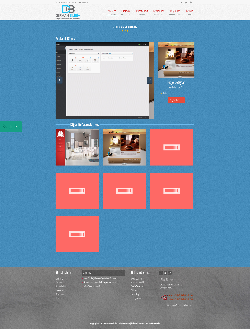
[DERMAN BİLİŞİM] (68, 12)
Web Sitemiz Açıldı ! (92, 286)
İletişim (189, 12)
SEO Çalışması (137, 298)
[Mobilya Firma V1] (77, 164)
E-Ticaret (134, 290)
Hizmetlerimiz (141, 12)
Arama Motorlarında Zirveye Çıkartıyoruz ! (101, 282)
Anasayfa (112, 12)
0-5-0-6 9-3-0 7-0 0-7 (183, 295)
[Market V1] (77, 208)
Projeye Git (174, 100)
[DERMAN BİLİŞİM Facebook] (181, 2)
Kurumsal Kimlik (137, 282)
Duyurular (175, 12)
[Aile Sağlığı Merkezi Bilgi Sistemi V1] (171, 208)
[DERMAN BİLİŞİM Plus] (191, 2)
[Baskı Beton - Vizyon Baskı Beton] (77, 251)
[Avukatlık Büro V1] (124, 164)
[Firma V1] (124, 208)
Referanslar (158, 12)
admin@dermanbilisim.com (181, 305)
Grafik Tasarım (137, 286)
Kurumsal (125, 12)
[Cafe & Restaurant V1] (171, 164)
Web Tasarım (136, 278)
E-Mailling (135, 294)
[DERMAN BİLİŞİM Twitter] (186, 2)
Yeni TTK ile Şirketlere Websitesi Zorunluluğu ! (102, 278)
